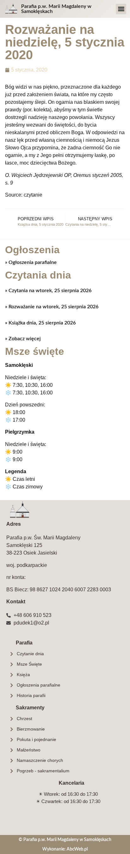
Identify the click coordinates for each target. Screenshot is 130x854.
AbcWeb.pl (77, 849)
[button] (121, 9)
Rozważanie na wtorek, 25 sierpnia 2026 (52, 306)
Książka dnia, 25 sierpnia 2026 (41, 322)
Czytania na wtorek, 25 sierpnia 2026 (49, 290)
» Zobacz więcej (23, 338)
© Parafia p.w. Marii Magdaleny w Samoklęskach (65, 839)
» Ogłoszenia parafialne (31, 262)
